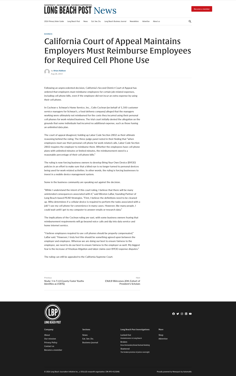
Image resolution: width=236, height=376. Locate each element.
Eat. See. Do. (96, 21)
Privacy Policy (50, 342)
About (47, 335)
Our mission (50, 339)
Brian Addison (60, 70)
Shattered (135, 350)
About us (156, 21)
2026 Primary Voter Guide (54, 21)
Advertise (145, 21)
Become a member (202, 8)
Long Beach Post (73, 21)
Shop (161, 335)
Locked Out (131, 336)
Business (48, 34)
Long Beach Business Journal (115, 21)
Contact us (49, 346)
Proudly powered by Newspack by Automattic (174, 371)
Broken (135, 343)
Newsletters (134, 21)
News (85, 21)
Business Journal (90, 342)
